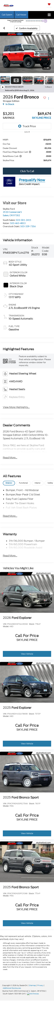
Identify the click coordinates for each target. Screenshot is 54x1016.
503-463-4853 (18, 223)
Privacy (40, 985)
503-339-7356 (28, 226)
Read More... (10, 457)
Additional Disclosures (12, 988)
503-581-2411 (23, 220)
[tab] (9, 483)
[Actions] (48, 98)
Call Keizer (21, 14)
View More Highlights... (16, 407)
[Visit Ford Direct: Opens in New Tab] (33, 993)
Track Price (29, 126)
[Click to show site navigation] (49, 15)
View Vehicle (27, 653)
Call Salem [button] (7, 14)
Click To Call (27, 171)
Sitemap (32, 985)
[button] (4, 28)
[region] (27, 150)
